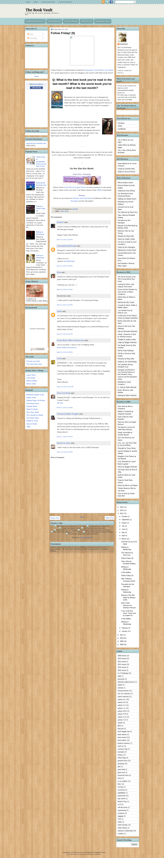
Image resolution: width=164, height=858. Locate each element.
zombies (121, 833)
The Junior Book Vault (34, 364)
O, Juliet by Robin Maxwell (127, 387)
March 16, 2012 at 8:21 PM (65, 334)
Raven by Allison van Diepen (128, 485)
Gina (59, 272)
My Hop (60, 403)
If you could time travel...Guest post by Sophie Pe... (128, 613)
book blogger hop (102, 21)
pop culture (121, 798)
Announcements (123, 691)
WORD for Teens (32, 421)
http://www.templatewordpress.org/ (76, 854)
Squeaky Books (31, 406)
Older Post (110, 518)
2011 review (122, 661)
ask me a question (124, 693)
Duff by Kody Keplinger (126, 350)
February (125, 628)
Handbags (97, 854)
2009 (122, 641)
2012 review (122, 664)
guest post (121, 772)
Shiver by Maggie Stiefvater (127, 467)
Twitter (120, 126)
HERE (99, 190)
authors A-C (122, 699)
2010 (122, 638)
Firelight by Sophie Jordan (127, 339)
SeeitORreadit (69, 261)
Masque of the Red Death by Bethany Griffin (128, 597)
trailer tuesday (69, 21)
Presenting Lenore (32, 403)
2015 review (122, 670)
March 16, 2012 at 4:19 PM (65, 289)
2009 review (122, 656)
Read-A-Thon (122, 801)
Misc (119, 784)
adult (119, 676)
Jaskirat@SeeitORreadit (66, 246)
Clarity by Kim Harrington (126, 247)
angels (120, 685)
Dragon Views (31, 397)
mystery (120, 787)
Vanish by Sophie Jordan (126, 239)
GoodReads (122, 129)
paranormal (121, 796)
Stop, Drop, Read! (32, 412)
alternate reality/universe (126, 682)
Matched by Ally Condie (126, 302)
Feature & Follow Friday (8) (40, 208)
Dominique (124, 44)
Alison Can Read (106, 70)
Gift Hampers (90, 854)
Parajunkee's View (91, 70)
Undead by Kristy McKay (126, 191)
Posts (31, 34)
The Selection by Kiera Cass (128, 212)
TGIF (119, 819)
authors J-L (121, 708)
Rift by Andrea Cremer (125, 182)
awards (120, 723)
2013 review (122, 667)
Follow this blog (36, 87)
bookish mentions (124, 743)
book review (122, 737)
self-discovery (122, 807)
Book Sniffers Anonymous (67, 347)
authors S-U (122, 717)
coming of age (123, 749)
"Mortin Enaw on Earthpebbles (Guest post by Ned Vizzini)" (41, 161)
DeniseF (60, 222)
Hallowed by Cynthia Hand (127, 250)
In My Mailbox (126, 572)
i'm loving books (86, 537)
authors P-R (122, 714)
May (123, 532)
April (123, 535)
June (124, 529)
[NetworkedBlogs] (36, 84)
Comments (33, 38)
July (123, 526)
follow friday (85, 21)
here (130, 100)
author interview (123, 696)
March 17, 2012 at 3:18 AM (65, 407)
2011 (122, 635)
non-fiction (121, 790)
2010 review (122, 658)
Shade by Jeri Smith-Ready (127, 362)
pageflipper (121, 793)
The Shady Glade (32, 418)
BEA (119, 726)
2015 (122, 507)
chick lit (120, 746)
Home (28, 2)
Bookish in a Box (63, 443)
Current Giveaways (65, 2)
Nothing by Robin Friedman (127, 395)
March (124, 539)
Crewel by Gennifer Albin (126, 169)
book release (122, 734)
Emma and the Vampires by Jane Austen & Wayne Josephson (127, 292)
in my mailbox (53, 21)
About (36, 2)
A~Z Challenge (123, 673)
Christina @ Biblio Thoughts (68, 414)
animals (120, 688)
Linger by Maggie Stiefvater (127, 342)
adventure (121, 679)
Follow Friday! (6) (127, 558)
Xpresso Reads (31, 424)
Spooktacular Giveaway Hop (36, 143)
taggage (120, 816)
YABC (28, 427)
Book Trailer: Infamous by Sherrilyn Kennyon (128, 605)
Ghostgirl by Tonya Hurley (127, 448)
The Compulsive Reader (34, 415)
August (124, 523)
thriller (120, 822)
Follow (36, 76)
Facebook (121, 123)
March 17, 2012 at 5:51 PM (65, 436)
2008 (122, 644)
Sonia (59, 358)
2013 (122, 510)
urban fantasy (122, 828)
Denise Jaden (31, 384)
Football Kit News (99, 852)
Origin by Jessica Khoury (126, 172)
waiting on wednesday (33, 21)
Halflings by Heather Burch (127, 199)
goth (119, 766)
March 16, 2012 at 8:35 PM (65, 352)
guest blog (121, 769)
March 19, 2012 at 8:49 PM (65, 452)
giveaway (121, 764)
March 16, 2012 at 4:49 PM (65, 305)
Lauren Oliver (31, 375)
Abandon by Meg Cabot (126, 236)
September (126, 519)
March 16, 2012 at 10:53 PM (65, 386)
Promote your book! (48, 2)
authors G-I (121, 705)
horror (120, 778)
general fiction (122, 761)
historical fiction (123, 775)
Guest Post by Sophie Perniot (75, 187)
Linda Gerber (30, 378)
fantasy (120, 755)
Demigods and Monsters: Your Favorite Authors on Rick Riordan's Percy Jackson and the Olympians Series (127, 374)
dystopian (121, 752)
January (125, 631)
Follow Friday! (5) (127, 575)
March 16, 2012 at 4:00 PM (65, 266)
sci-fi (119, 804)
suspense (121, 813)
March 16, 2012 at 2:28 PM (65, 239)
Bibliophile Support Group (35, 395)
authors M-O (122, 711)
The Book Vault (39, 10)
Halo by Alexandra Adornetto (127, 331)
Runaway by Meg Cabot (126, 359)
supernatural (122, 810)
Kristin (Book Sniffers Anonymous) (70, 340)
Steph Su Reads (32, 409)
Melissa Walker (31, 381)
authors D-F (122, 702)
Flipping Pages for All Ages (35, 400)
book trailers (122, 740)
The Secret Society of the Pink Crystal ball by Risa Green (127, 279)
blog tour (121, 728)
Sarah (59, 311)
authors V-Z (122, 720)
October (125, 516)
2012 (122, 513)
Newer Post (55, 518)
